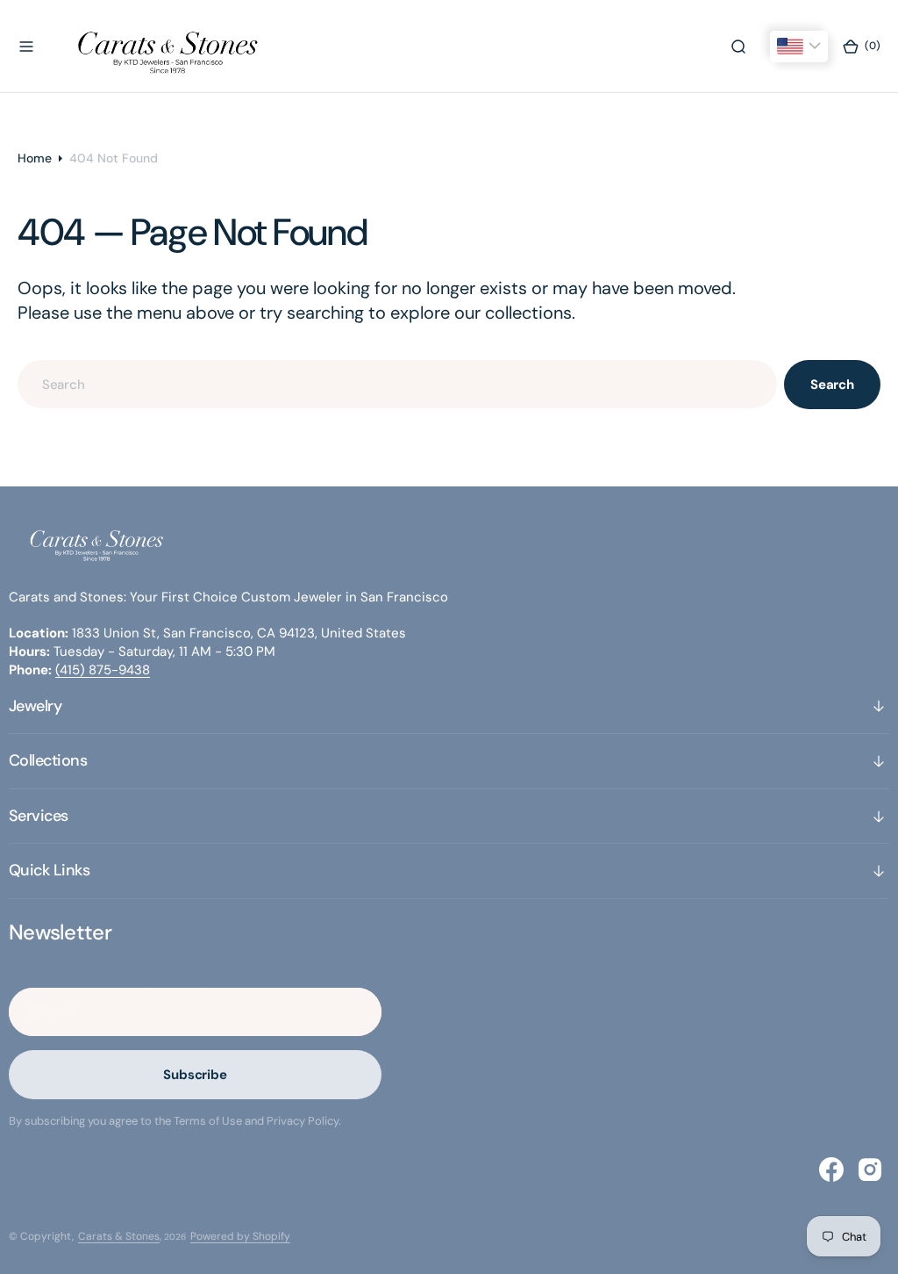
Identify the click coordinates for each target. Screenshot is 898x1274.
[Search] (738, 46)
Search (832, 384)
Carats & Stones (119, 1236)
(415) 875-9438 (102, 670)
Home (35, 158)
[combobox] (397, 384)
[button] (26, 46)
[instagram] (870, 1169)
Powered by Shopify (240, 1236)
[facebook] (831, 1169)
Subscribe (195, 1074)
